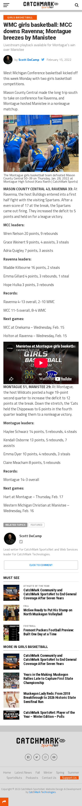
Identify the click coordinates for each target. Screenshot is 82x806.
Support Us (69, 777)
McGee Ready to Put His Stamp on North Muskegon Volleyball (47, 612)
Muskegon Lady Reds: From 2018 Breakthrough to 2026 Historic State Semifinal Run (49, 697)
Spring (60, 772)
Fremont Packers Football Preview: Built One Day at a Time (48, 632)
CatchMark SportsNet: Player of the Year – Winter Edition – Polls (49, 714)
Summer (73, 772)
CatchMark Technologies (42, 792)
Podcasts (32, 777)
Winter (48, 772)
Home (7, 772)
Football (29, 626)
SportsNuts (14, 777)
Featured (36, 525)
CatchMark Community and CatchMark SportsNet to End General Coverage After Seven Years (50, 594)
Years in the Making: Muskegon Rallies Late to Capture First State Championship (48, 678)
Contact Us (49, 777)
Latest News (23, 772)
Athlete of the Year (36, 586)
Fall (26, 606)
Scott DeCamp (29, 59)
